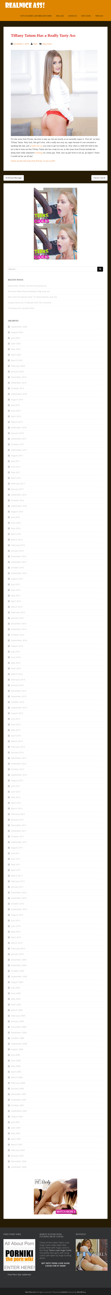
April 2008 (16, 1071)
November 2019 (18, 382)
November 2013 (18, 696)
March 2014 (17, 674)
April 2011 (16, 870)
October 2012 (17, 769)
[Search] (100, 269)
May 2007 (15, 1133)
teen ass (99, 16)
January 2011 (17, 887)
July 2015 (15, 584)
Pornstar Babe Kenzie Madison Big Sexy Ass (29, 291)
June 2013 (16, 724)
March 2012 (17, 808)
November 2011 (18, 830)
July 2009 (15, 987)
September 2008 (19, 1043)
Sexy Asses (86, 16)
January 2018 (17, 433)
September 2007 (19, 1111)
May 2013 (15, 730)
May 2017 (15, 472)
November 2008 (18, 1032)
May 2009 (15, 999)
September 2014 (19, 640)
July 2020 (15, 338)
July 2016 (15, 517)
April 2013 (16, 735)
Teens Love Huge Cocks (60, 1250)
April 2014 (16, 668)
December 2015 (18, 556)
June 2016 (16, 522)
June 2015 (16, 590)
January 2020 (17, 371)
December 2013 (18, 690)
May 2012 (15, 797)
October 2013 (17, 702)
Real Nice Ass (30, 1292)
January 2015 (17, 618)
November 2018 (18, 427)
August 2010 (17, 915)
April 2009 (16, 1004)
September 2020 (19, 326)
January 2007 (17, 1155)
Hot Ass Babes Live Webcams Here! (36, 16)
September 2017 (19, 450)
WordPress (81, 1292)
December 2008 (18, 1027)
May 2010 (15, 931)
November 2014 (18, 629)
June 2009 (16, 993)
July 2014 (15, 651)
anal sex (60, 16)
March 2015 (17, 606)
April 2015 (16, 601)
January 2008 (17, 1088)
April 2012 (16, 802)
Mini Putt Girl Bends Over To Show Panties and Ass (32, 297)
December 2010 (18, 892)
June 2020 (16, 343)
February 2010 (18, 948)
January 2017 (17, 489)
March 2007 (17, 1144)
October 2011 (17, 836)
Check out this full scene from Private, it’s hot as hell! (33, 161)
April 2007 (16, 1139)
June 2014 (16, 657)
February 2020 (18, 366)
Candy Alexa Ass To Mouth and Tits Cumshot (29, 302)
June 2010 (16, 926)
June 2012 (16, 791)
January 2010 (17, 954)
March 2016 (17, 539)
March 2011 (17, 875)
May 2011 (15, 864)
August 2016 (17, 511)
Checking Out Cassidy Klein (21, 308)
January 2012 (17, 819)
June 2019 (16, 410)
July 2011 (15, 853)
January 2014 (17, 685)
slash (35, 44)
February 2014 (18, 679)
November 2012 (18, 763)
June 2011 (16, 858)
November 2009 (18, 965)
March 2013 (17, 741)
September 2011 (19, 842)
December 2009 (18, 959)
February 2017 (18, 483)
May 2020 (15, 349)
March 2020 (17, 360)
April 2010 (16, 937)
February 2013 (18, 746)
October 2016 (17, 500)
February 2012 (18, 814)
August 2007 (17, 1116)
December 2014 (18, 623)
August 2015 (17, 578)
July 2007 (15, 1122)
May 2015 (15, 595)
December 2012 (18, 758)
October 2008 (17, 1038)
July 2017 (15, 461)
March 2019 (17, 422)
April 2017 (16, 478)
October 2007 (17, 1105)
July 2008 (15, 1055)
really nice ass (37, 146)
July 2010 (15, 920)
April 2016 (16, 534)
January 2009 (17, 1021)
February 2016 (18, 545)
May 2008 (15, 1066)
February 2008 (18, 1083)
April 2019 (16, 416)
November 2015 (18, 562)
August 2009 (17, 982)
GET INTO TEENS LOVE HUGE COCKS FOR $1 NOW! (55, 1264)
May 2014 (15, 662)
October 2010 (17, 903)
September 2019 (19, 394)
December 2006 (18, 1161)
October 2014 (17, 634)
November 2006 (18, 1167)
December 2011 (18, 825)
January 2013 (17, 752)
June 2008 (16, 1060)
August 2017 (17, 455)
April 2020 (16, 354)
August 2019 (17, 399)
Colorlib (64, 1292)
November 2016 (18, 494)
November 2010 (18, 898)
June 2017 (16, 466)
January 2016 (17, 550)
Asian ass (72, 16)
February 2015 (18, 612)
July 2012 (15, 786)
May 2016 (15, 528)
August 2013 (17, 713)
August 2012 (17, 780)
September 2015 (19, 573)
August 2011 (17, 847)
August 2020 (17, 332)
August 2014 (17, 646)
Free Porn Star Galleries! (19, 1274)
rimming (38, 153)
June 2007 (16, 1127)
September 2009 (19, 976)
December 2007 (18, 1094)
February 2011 (18, 881)
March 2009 (17, 1010)
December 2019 (18, 377)
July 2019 (15, 405)
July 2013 (15, 718)
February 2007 (18, 1150)
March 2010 (17, 943)
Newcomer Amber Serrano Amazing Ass (27, 285)
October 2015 (17, 567)
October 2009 (17, 971)
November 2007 (18, 1099)
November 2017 (18, 438)
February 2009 (18, 1015)
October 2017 (17, 444)
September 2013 (19, 707)
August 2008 (17, 1049)
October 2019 (17, 388)
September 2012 (19, 774)
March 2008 (17, 1077)
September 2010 (19, 909)
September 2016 (19, 506)
